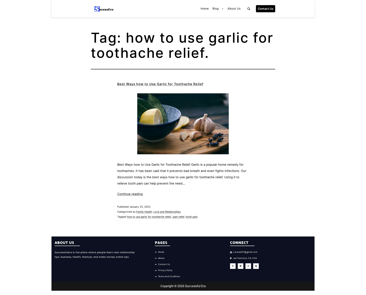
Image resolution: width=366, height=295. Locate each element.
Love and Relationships (167, 211)
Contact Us (265, 8)
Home (205, 8)
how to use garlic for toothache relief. (149, 216)
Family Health (144, 211)
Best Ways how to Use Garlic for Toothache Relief (160, 84)
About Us (234, 8)
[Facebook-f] (233, 266)
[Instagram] (248, 266)
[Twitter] (240, 266)
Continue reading (130, 194)
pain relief (178, 216)
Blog (215, 8)
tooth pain (192, 216)
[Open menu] (222, 8)
